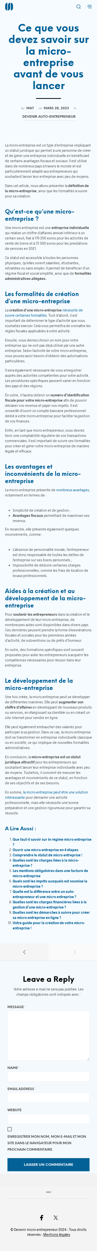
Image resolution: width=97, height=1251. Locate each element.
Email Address (21, 1089)
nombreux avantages (72, 490)
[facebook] (42, 1218)
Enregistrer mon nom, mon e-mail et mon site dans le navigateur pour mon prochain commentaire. (46, 1143)
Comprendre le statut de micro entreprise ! (47, 855)
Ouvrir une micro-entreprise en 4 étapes (45, 850)
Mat (30, 108)
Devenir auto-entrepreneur (49, 116)
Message (16, 1007)
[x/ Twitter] (56, 1218)
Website (14, 1110)
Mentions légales (56, 1235)
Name (13, 1068)
